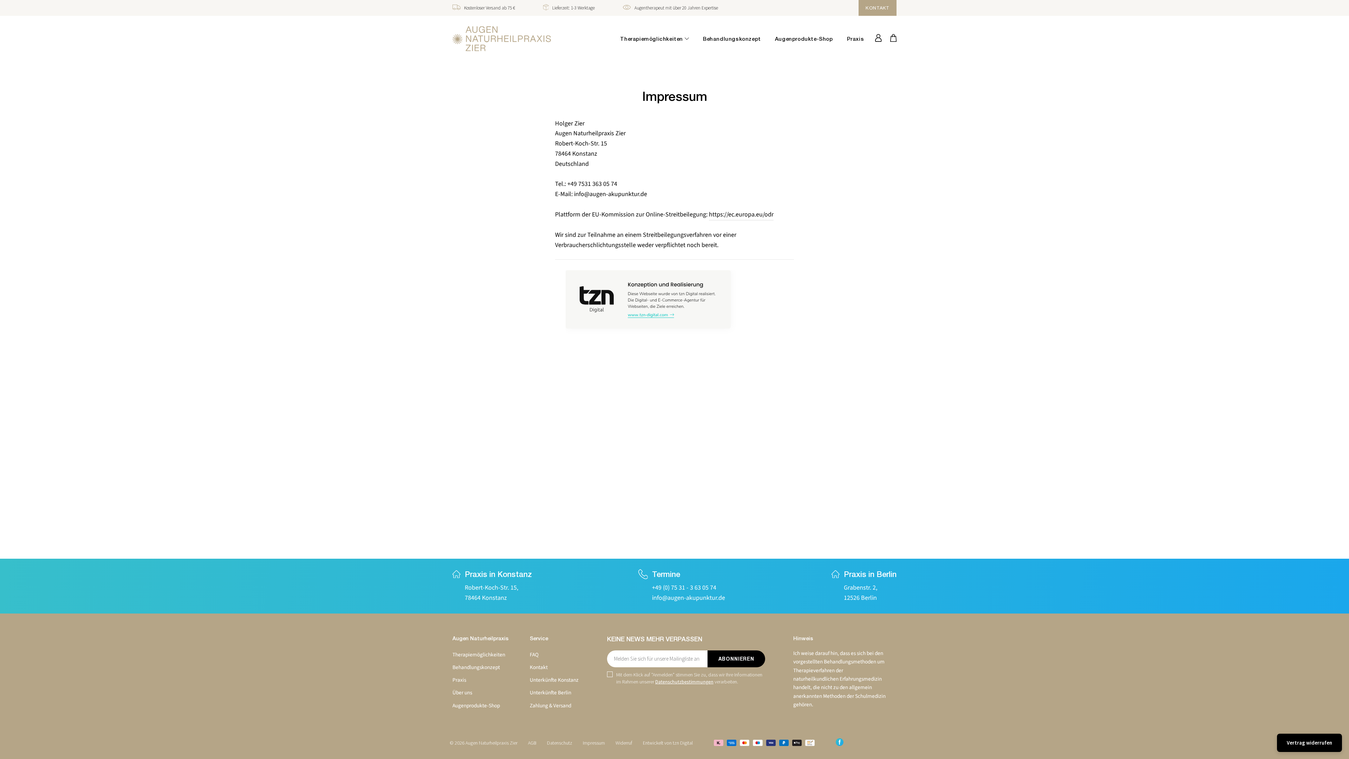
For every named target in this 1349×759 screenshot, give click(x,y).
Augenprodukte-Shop (804, 38)
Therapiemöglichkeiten (651, 38)
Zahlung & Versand (550, 705)
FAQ (534, 655)
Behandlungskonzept (732, 38)
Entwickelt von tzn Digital (668, 742)
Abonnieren (736, 659)
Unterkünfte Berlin (550, 692)
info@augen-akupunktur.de (688, 597)
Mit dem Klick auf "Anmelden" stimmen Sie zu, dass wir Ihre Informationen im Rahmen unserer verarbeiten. (689, 679)
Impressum (594, 742)
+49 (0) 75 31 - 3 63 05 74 (684, 587)
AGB (532, 742)
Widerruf (623, 742)
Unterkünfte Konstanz (554, 680)
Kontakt (539, 667)
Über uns (462, 692)
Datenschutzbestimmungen (684, 682)
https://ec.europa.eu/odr (741, 214)
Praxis (855, 38)
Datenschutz (559, 742)
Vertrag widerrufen (1309, 742)
